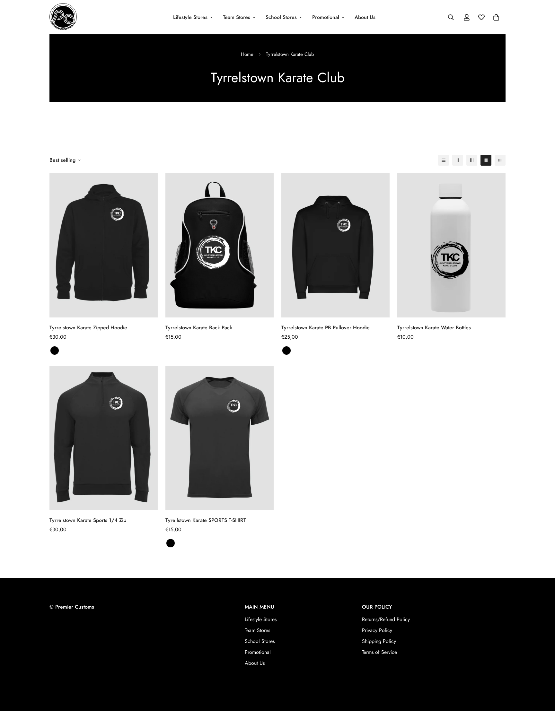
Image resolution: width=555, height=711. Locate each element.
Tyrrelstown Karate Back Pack (198, 327)
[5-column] (500, 160)
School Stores (281, 17)
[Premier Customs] (63, 17)
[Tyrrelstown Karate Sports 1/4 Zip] (103, 438)
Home (247, 54)
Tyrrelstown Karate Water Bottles (434, 327)
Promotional (325, 17)
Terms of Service (379, 652)
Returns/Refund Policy (386, 619)
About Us (365, 17)
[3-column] (471, 160)
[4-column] (485, 160)
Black (170, 543)
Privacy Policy (377, 630)
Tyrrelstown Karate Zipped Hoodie (88, 327)
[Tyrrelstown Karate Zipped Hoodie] (103, 245)
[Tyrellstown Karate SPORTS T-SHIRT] (219, 438)
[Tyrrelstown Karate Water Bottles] (451, 245)
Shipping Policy (379, 641)
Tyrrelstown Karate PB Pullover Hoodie (325, 327)
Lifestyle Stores (190, 17)
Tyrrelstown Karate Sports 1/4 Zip (87, 520)
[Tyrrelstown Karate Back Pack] (219, 245)
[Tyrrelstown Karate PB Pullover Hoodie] (335, 245)
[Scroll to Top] (542, 676)
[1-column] (443, 160)
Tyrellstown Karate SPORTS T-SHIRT (205, 520)
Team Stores (236, 17)
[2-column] (457, 160)
